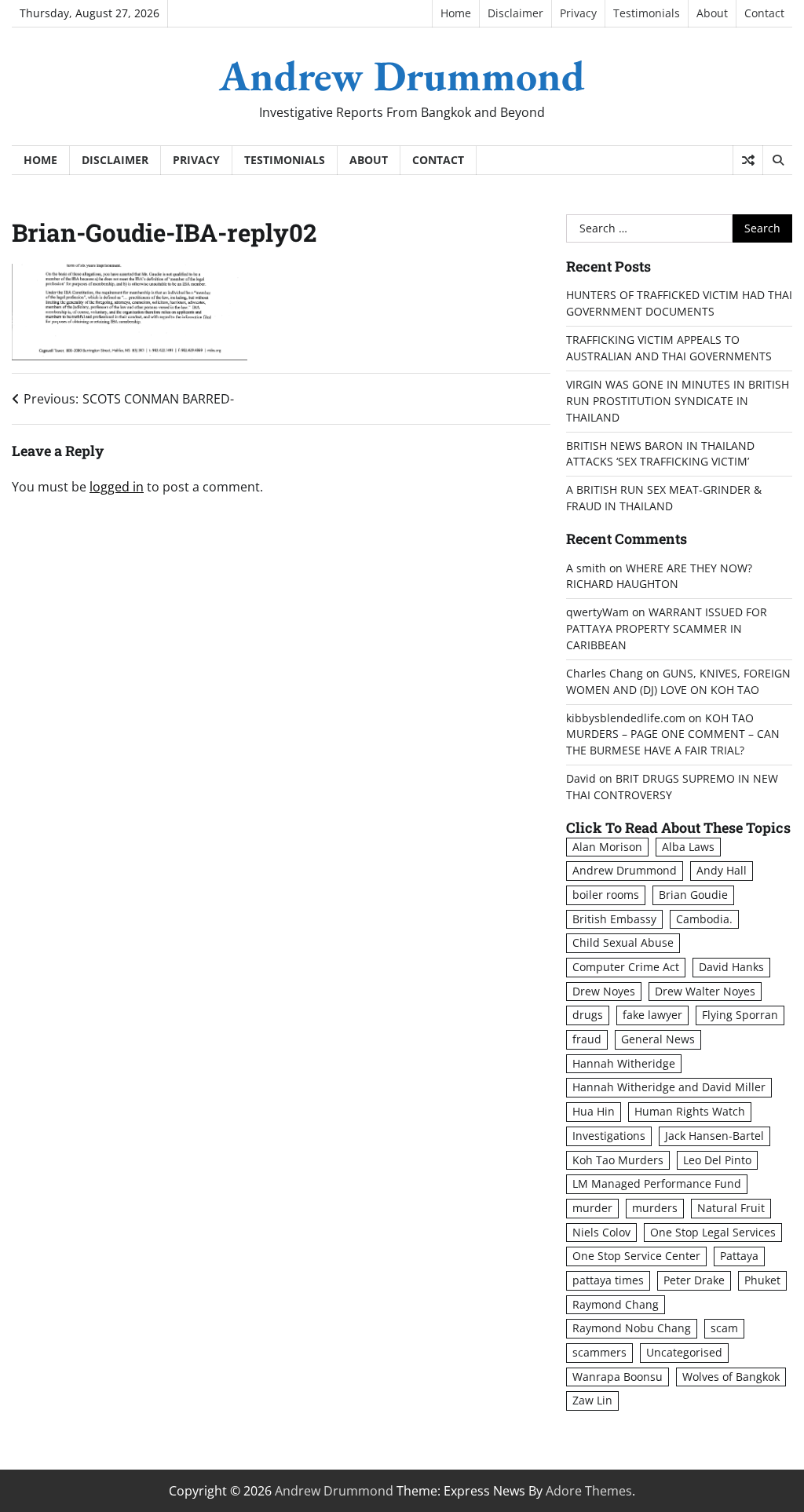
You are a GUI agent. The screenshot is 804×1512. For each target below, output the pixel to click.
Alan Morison (607, 846)
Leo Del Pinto (717, 1159)
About (712, 12)
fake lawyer (652, 1014)
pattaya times (608, 1280)
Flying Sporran (740, 1014)
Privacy (578, 12)
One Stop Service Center (636, 1255)
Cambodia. (704, 918)
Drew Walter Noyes (705, 991)
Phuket (762, 1280)
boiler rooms (605, 894)
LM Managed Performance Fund (656, 1183)
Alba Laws (688, 846)
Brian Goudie (693, 894)
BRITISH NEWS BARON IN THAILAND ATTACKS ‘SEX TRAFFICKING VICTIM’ (660, 453)
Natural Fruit (731, 1207)
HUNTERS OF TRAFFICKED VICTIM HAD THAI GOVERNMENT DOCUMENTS (679, 303)
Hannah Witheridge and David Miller (669, 1086)
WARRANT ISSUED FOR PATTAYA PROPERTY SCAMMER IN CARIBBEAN (666, 628)
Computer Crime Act (625, 966)
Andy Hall (721, 870)
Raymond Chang (615, 1304)
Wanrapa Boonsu (617, 1376)
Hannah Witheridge (623, 1063)
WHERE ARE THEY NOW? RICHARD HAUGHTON (659, 576)
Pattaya (739, 1255)
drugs (587, 1014)
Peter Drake (694, 1280)
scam (724, 1327)
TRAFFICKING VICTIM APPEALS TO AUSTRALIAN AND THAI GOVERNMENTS (669, 347)
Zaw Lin (592, 1400)
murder (592, 1207)
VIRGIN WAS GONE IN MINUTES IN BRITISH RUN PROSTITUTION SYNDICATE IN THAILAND (677, 401)
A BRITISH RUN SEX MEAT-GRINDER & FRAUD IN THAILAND (664, 497)
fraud (586, 1039)
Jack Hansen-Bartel (714, 1135)
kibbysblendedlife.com (625, 717)
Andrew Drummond (402, 75)
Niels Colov (601, 1232)
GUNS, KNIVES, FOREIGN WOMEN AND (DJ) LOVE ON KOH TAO (678, 681)
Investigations (608, 1135)
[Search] (777, 160)
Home (455, 12)
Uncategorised (684, 1352)
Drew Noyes (603, 991)
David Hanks (731, 966)
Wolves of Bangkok (731, 1376)
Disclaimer (515, 12)
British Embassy (614, 918)
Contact (764, 12)
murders (655, 1207)
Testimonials (646, 12)
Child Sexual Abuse (623, 942)
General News (658, 1039)
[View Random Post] (747, 160)
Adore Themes (589, 1490)
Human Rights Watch (689, 1111)
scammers (599, 1352)
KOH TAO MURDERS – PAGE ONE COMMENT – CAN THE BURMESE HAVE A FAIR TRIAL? (673, 734)
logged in (117, 486)
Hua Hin (593, 1111)
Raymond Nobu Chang (631, 1327)
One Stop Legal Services (713, 1232)
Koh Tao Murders (617, 1159)
